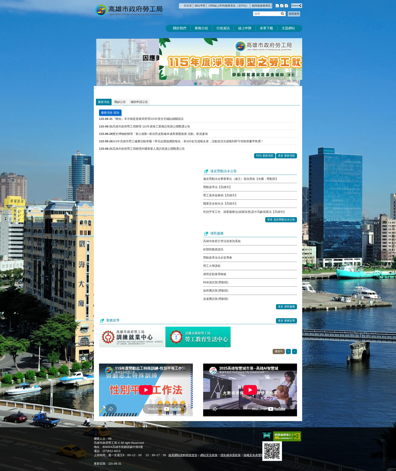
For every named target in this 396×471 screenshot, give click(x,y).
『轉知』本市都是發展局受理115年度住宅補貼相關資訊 (148, 111)
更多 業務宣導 (286, 313)
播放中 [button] (295, 42)
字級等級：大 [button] (286, 5)
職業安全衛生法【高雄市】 (220, 196)
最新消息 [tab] (104, 95)
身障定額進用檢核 (214, 267)
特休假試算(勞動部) (215, 275)
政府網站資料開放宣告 (183, 448)
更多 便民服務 (286, 299)
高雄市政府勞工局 (129, 10)
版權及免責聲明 (254, 448)
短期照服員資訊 (213, 242)
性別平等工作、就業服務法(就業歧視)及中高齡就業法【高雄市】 (244, 204)
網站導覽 (200, 5)
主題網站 (288, 28)
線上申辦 (244, 28)
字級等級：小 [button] (277, 5)
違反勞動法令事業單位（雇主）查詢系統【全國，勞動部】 (240, 171)
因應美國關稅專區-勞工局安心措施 (200, 76)
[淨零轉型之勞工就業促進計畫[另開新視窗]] (198, 58)
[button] (282, 13)
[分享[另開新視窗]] (296, 6)
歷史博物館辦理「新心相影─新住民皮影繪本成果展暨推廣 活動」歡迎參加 (160, 126)
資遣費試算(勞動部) (215, 291)
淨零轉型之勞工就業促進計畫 (195, 76)
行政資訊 (223, 28)
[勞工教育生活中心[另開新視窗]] (198, 330)
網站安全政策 (209, 448)
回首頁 (188, 5)
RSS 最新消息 (264, 148)
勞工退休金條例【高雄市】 (220, 188)
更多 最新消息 (286, 148)
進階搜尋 (294, 13)
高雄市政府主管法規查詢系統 (222, 234)
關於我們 (179, 28)
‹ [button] (288, 344)
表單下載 (266, 28)
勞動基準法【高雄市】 (217, 180)
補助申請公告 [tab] (139, 95)
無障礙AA (287, 429)
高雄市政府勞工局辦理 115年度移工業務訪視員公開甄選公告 (151, 119)
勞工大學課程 (211, 258)
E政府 (266, 428)
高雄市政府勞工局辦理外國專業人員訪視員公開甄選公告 (149, 141)
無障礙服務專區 (261, 5)
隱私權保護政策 (230, 448)
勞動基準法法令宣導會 (217, 250)
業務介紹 (201, 28)
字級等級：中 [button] (282, 6)
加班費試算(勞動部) (215, 283)
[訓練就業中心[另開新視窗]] (132, 330)
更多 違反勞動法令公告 (281, 212)
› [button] (294, 344)
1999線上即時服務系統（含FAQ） (228, 5)
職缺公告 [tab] (120, 95)
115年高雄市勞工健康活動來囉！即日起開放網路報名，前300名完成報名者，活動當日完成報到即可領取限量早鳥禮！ (188, 134)
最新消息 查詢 (110, 105)
